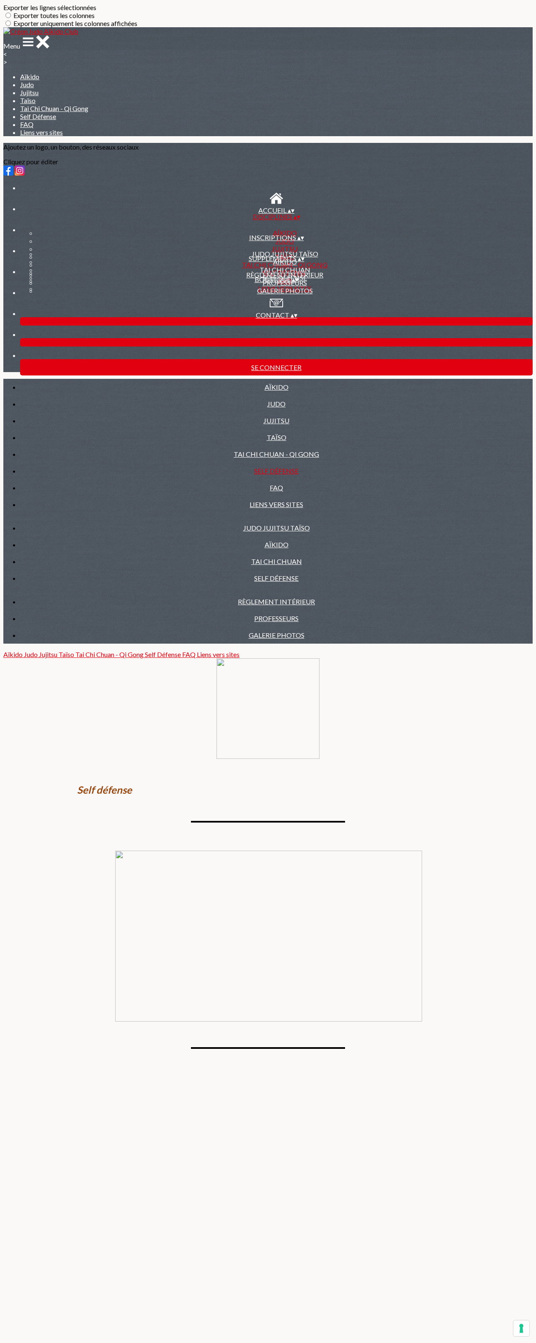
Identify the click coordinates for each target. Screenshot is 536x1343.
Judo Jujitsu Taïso (285, 254)
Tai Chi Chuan (285, 270)
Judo (27, 84)
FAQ (27, 124)
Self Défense (38, 116)
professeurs (276, 618)
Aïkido (29, 76)
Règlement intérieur (284, 275)
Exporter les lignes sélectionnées (49, 7)
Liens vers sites (41, 132)
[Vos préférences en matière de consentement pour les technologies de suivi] (521, 1328)
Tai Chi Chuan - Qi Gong (54, 108)
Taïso (28, 100)
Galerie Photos (285, 291)
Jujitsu (29, 92)
